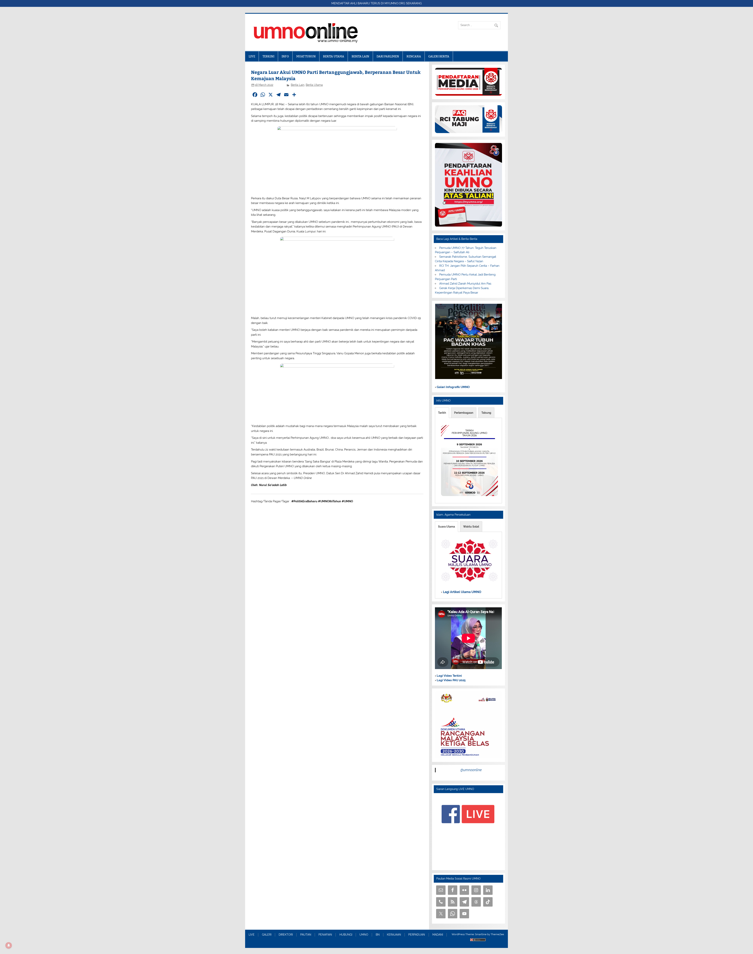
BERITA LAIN (360, 56)
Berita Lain (297, 84)
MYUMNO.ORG (395, 3)
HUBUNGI (345, 934)
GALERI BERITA (438, 56)
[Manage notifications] (8, 945)
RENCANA (414, 56)
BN (378, 934)
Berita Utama (314, 84)
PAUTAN (305, 934)
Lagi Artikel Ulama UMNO (461, 592)
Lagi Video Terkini (449, 675)
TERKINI (268, 56)
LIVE (252, 56)
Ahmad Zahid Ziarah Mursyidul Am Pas (465, 283)
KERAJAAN (394, 934)
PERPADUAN (416, 934)
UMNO (363, 934)
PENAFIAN (325, 934)
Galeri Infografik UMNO (453, 387)
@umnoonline (471, 770)
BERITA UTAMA (333, 56)
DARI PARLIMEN (387, 56)
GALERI (266, 934)
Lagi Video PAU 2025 (451, 680)
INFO (285, 56)
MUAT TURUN (306, 56)
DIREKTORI (286, 934)
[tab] (442, 412)
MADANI (437, 934)
